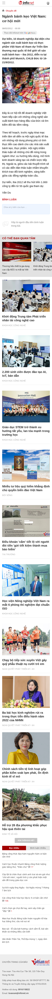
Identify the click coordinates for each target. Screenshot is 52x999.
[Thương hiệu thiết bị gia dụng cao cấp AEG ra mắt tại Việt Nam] (16, 251)
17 (31, 867)
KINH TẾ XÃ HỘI (9, 834)
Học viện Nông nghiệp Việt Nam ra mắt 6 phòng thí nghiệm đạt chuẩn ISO (25, 604)
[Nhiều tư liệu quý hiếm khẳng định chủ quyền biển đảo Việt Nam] (26, 466)
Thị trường (8, 554)
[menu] (4, 3)
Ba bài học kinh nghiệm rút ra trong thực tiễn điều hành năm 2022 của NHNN (23, 716)
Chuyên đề (11, 11)
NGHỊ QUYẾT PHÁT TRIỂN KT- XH (18, 669)
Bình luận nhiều (38, 848)
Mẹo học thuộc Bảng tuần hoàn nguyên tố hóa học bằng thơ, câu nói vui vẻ (24, 920)
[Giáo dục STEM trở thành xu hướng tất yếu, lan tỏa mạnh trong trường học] (26, 407)
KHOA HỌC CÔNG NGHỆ (14, 325)
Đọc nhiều (14, 848)
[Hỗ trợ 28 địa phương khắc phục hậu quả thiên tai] (26, 804)
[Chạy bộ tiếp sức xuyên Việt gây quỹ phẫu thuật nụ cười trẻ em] (26, 639)
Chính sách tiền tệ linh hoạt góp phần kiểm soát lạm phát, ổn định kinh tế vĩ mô (25, 772)
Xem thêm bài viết (26, 840)
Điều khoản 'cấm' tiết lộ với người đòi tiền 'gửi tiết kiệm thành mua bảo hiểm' (25, 545)
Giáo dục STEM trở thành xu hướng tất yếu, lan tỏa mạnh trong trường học (26, 431)
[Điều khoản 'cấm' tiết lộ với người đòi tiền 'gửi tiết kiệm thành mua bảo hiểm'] (26, 521)
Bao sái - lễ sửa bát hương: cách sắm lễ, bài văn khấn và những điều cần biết (25, 930)
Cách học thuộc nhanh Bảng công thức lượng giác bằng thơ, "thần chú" (24, 865)
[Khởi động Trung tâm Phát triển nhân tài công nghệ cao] (26, 296)
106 (6, 900)
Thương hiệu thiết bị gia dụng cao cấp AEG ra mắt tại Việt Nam (15, 269)
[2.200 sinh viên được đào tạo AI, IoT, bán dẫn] (26, 351)
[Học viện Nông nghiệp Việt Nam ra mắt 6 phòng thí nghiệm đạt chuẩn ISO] (26, 580)
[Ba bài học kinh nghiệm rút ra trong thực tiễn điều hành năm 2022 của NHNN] (26, 692)
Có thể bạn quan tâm (18, 238)
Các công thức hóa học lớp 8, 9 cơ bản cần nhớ (25, 897)
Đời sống (7, 495)
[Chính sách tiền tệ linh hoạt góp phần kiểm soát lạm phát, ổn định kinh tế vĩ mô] (26, 748)
